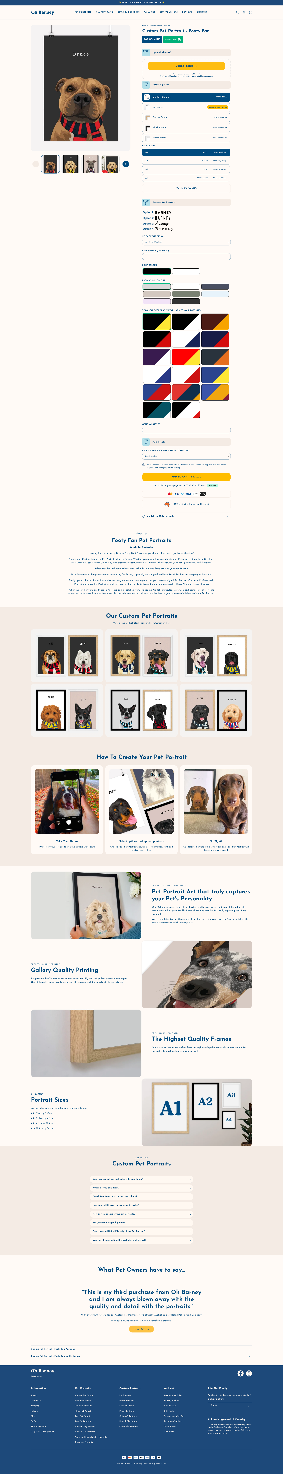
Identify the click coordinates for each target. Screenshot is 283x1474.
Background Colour (153, 280)
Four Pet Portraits (83, 1416)
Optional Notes (151, 424)
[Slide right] (125, 164)
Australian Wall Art (173, 1395)
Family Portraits (126, 1406)
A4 (185, 152)
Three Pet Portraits (83, 1411)
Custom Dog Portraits (85, 1427)
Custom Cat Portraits (85, 1432)
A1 (185, 178)
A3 (185, 161)
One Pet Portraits (83, 1401)
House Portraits (126, 1401)
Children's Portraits (128, 1416)
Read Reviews (141, 1329)
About (34, 1395)
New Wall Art (170, 1406)
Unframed (190, 107)
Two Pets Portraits (83, 1406)
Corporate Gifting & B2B (42, 1432)
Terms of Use (160, 1464)
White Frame (190, 138)
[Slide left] (35, 164)
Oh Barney (128, 1464)
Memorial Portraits (84, 1442)
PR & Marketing (38, 1427)
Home (144, 25)
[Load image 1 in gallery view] (50, 164)
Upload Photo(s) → (186, 66)
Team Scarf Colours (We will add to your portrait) (171, 310)
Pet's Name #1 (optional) (155, 251)
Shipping (35, 1406)
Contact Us (36, 1401)
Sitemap (137, 1464)
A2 (185, 169)
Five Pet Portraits (83, 1421)
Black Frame (190, 127)
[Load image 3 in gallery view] (90, 164)
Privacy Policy (148, 1464)
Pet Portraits (125, 1395)
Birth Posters (169, 1411)
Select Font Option (153, 236)
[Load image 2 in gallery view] (70, 164)
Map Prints (169, 1432)
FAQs (33, 1421)
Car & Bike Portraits (128, 1427)
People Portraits (126, 1411)
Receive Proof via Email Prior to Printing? (166, 451)
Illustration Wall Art (173, 1421)
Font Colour (149, 265)
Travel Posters (170, 1427)
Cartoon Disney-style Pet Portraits (91, 1437)
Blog (33, 1416)
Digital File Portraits (128, 1421)
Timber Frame (190, 117)
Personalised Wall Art (174, 1416)
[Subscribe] (248, 1406)
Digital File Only (190, 97)
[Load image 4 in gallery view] (110, 164)
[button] (105, 12)
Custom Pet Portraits (84, 1395)
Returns (34, 1411)
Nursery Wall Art (171, 1401)
